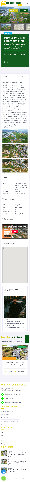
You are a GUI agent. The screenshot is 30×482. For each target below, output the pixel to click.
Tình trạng (5, 205)
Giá (3, 209)
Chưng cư (4, 444)
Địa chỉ (4, 183)
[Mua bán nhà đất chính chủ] (15, 3)
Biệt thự (3, 441)
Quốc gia (5, 191)
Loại (3, 207)
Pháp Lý (4, 214)
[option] (15, 14)
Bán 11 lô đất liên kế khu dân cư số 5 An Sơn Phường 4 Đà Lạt (15, 41)
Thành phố (5, 194)
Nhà (2, 432)
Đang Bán (17, 205)
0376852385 (10, 325)
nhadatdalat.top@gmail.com (15, 323)
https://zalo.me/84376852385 (15, 327)
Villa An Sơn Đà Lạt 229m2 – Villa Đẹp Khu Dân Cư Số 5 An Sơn (17, 453)
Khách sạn (4, 438)
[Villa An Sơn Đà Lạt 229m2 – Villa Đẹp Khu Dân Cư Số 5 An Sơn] (15, 352)
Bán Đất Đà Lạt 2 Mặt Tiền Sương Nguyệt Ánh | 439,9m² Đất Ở (17, 462)
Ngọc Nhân (9, 319)
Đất (16, 207)
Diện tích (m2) (6, 211)
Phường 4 (20, 207)
